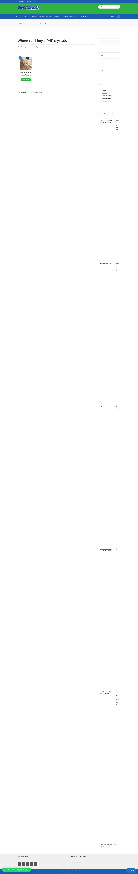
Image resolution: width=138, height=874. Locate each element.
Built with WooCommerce (69, 873)
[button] (16, 870)
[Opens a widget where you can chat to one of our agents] (131, 870)
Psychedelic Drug (106, 95)
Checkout (28, 1)
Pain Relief (49, 16)
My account (21, 1)
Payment (56, 16)
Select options (25, 79)
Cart (34, 1)
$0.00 (113, 16)
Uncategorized (105, 101)
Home (20, 23)
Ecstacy (104, 90)
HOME (18, 16)
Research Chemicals (38, 16)
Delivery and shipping (70, 16)
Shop (25, 16)
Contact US (84, 16)
